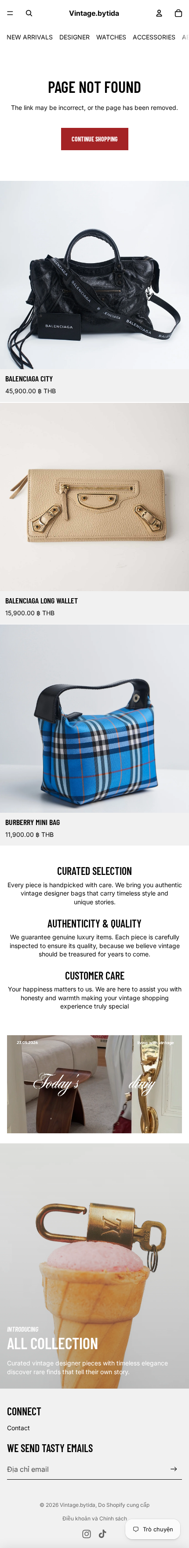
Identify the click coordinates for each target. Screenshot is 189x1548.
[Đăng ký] (174, 1469)
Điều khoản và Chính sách (94, 1518)
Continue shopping (95, 139)
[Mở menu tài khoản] (159, 13)
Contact (18, 1428)
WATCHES (111, 37)
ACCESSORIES (154, 37)
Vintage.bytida (77, 1505)
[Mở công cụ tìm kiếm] (29, 13)
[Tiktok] (102, 1534)
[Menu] (10, 13)
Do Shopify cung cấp (123, 1505)
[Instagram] (86, 1534)
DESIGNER (74, 37)
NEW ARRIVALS (30, 37)
